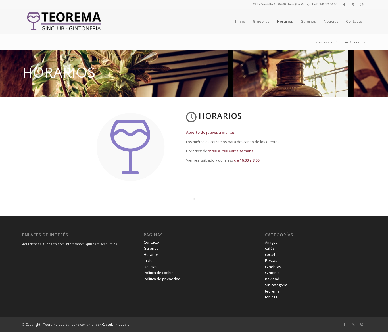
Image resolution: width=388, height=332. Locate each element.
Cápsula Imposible (116, 324)
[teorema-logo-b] (63, 21)
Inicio (148, 260)
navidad (272, 278)
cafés (270, 248)
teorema (272, 291)
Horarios (151, 254)
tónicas (271, 297)
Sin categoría (276, 284)
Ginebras (273, 266)
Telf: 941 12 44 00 (324, 4)
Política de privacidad (162, 278)
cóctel (270, 254)
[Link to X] (353, 4)
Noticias (150, 266)
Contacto (151, 242)
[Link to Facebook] (344, 4)
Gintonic (272, 272)
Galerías (151, 248)
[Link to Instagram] (361, 4)
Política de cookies (160, 272)
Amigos (271, 242)
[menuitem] (240, 21)
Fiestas (271, 260)
